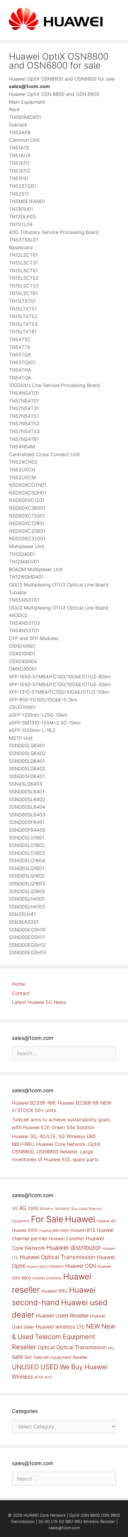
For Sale (47, 1219)
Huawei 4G (106, 1221)
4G (22, 1208)
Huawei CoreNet (66, 1238)
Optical (46, 1347)
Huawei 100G (25, 1230)
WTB (39, 1377)
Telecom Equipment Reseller (60, 1357)
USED (49, 1367)
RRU (111, 1348)
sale (17, 1356)
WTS (48, 1377)
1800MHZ (62, 1209)
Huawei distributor (73, 1247)
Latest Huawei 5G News (39, 1002)
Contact (21, 993)
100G (33, 1208)
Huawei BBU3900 (54, 1231)
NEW (93, 1326)
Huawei (80, 1219)
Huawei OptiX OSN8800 (45, 1266)
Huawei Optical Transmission (57, 1257)
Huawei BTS (82, 1230)
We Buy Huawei (83, 1367)
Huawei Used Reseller (62, 1315)
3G (15, 1208)
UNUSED (25, 1367)
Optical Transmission (81, 1347)
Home (18, 984)
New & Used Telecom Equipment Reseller (63, 1336)
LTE (81, 1327)
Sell (28, 1357)
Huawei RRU (54, 1291)
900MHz (46, 1209)
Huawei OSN (80, 1266)
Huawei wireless (55, 1326)
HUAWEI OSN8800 (47, 1278)
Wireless (22, 1376)
